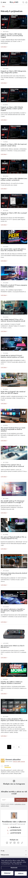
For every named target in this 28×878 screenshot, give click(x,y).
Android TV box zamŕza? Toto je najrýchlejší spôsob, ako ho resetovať (12, 465)
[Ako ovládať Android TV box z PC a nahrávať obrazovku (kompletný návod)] (14, 308)
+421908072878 (15, 830)
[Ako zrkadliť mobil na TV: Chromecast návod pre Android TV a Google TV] (14, 489)
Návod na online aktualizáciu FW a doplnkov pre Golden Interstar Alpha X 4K (14, 719)
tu (20, 864)
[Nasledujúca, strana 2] (14, 747)
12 (18, 747)
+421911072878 (15, 833)
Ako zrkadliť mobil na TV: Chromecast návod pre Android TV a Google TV (12, 501)
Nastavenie (14, 868)
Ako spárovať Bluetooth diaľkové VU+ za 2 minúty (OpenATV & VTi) (13, 537)
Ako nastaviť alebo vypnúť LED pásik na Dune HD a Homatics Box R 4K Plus (13, 249)
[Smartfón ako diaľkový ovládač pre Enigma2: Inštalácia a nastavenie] (14, 670)
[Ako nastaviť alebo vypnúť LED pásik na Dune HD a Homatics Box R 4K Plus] (14, 237)
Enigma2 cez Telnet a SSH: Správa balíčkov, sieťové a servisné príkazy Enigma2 (12, 35)
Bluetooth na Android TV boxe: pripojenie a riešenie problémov (14, 286)
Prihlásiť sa (20, 800)
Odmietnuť (7, 873)
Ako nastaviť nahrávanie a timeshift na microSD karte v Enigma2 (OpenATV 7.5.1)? (13, 610)
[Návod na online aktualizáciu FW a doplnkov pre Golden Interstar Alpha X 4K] (14, 706)
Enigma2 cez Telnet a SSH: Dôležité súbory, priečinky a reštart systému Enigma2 (12, 108)
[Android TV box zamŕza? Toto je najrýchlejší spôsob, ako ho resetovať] (14, 453)
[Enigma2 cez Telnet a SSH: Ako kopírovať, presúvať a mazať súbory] (14, 132)
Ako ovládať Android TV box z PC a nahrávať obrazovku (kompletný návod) (13, 320)
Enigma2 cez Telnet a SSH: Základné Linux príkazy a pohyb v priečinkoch (14, 179)
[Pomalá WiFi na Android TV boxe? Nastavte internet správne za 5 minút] (14, 344)
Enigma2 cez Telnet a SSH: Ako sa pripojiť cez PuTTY (14, 213)
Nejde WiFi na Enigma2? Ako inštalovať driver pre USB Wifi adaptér (13, 392)
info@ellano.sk (15, 827)
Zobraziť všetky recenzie (19, 761)
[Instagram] (14, 843)
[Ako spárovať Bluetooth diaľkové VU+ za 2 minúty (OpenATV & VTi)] (14, 525)
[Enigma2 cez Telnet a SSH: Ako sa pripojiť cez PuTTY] (14, 201)
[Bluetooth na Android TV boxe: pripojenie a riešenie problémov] (14, 273)
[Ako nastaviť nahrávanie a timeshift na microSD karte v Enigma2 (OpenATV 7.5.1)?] (14, 597)
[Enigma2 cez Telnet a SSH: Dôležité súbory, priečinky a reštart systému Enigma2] (14, 95)
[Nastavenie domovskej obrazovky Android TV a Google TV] (14, 561)
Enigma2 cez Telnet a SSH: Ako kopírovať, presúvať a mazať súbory (14, 145)
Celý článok (4, 47)
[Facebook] (7, 843)
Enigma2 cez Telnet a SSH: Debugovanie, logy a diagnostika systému (13, 72)
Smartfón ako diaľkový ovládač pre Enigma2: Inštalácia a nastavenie (11, 682)
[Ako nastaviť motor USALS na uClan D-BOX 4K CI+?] (14, 634)
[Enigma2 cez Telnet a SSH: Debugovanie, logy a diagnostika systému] (14, 59)
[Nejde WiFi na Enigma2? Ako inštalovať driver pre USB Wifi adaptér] (14, 380)
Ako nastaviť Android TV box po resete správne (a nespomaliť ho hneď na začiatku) (13, 429)
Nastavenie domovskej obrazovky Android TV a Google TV (14, 574)
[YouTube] (18, 843)
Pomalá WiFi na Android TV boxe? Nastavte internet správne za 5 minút (12, 356)
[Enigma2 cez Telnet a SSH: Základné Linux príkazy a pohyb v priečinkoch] (14, 167)
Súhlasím (20, 873)
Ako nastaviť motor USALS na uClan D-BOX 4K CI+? (13, 646)
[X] (11, 843)
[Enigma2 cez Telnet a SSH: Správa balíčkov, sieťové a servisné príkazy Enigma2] (14, 22)
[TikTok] (22, 843)
